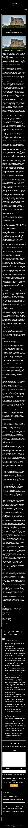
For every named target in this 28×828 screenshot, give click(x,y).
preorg (21, 32)
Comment (14, 750)
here (18, 819)
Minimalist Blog (18, 825)
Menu (25, 9)
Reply (6, 737)
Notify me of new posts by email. (15, 782)
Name (8, 768)
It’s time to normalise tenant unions (10, 796)
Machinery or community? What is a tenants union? (14, 804)
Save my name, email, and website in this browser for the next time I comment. (14, 775)
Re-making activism (18, 608)
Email (20, 768)
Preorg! (14, 2)
